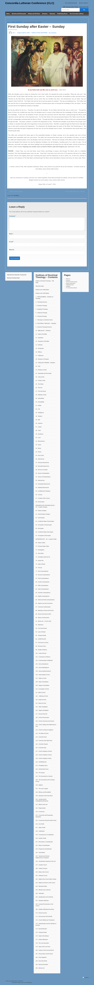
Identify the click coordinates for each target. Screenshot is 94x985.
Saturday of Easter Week (16, 191)
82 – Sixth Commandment (42, 589)
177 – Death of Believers (42, 939)
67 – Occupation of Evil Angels (43, 535)
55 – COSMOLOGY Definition (43, 491)
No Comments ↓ (53, 32)
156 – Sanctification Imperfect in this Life (46, 861)
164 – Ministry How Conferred (43, 890)
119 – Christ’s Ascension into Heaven (45, 721)
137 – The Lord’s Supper (42, 788)
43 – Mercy (38, 448)
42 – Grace (38, 444)
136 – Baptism (39, 785)
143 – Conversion (40, 811)
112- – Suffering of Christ (42, 696)
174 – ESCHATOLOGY (41, 928)
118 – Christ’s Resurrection (42, 717)
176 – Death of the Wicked (42, 936)
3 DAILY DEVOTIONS (16, 22)
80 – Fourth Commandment (42, 582)
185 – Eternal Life (40, 968)
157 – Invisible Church (41, 865)
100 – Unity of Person (41, 653)
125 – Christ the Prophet (42, 744)
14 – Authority (39, 345)
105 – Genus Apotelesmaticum (43, 671)
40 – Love (38, 437)
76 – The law (39, 567)
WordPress (29, 982)
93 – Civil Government (41, 628)
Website (11, 249)
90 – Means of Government (42, 617)
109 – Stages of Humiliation (42, 685)
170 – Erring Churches (41, 913)
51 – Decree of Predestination (43, 476)
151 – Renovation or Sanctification (44, 841)
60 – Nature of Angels (41, 510)
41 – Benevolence (40, 441)
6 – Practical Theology (41, 316)
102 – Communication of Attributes (44, 660)
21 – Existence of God (41, 369)
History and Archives (34, 13)
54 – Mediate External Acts (42, 487)
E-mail (11, 241)
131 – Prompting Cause (41, 765)
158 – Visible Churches (41, 868)
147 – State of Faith (40, 827)
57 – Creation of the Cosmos (43, 498)
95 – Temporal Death (41, 635)
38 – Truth (38, 430)
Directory (44, 13)
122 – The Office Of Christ (42, 733)
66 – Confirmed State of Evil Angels (44, 532)
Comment (12, 216)
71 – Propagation (40, 549)
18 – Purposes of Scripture (42, 359)
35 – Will (38, 419)
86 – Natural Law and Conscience (44, 603)
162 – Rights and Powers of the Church (45, 882)
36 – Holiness (39, 423)
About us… (68, 278)
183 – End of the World (41, 961)
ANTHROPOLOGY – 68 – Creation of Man (46, 539)
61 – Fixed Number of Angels (43, 514)
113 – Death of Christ (41, 699)
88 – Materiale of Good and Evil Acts (45, 610)
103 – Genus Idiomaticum (42, 664)
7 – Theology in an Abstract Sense (44, 320)
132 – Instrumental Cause (42, 769)
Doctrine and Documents (19, 13)
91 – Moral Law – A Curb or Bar (43, 621)
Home (8, 13)
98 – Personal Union (41, 646)
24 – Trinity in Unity (40, 380)
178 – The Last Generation (42, 943)
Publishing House (62, 13)
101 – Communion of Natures (43, 657)
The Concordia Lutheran (76, 13)
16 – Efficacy (39, 352)
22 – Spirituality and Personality (43, 373)
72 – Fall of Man (40, 553)
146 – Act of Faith (40, 824)
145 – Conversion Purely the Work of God (46, 820)
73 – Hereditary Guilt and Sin (43, 557)
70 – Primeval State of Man (42, 546)
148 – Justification (40, 831)
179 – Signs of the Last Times (43, 946)
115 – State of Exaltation (42, 706)
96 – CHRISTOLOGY (41, 639)
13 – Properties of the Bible (42, 341)
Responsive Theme (16, 982)
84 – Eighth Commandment (42, 596)
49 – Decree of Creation (42, 469)
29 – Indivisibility (40, 398)
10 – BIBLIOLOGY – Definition (43, 330)
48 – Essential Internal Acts (42, 466)
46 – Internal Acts (40, 459)
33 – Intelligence (40, 412)
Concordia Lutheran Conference (15, 981)
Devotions (16, 195)
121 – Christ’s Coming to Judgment (44, 730)
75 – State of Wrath (40, 564)
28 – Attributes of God (41, 394)
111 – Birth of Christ (40, 692)
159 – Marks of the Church (42, 872)
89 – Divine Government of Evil (43, 614)
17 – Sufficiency (40, 355)
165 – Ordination (40, 893)
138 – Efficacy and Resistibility (43, 792)
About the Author (40, 286)
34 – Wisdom (39, 416)
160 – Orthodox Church (41, 875)
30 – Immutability (40, 402)
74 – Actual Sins (40, 560)
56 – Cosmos (39, 494)
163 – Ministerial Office (41, 886)
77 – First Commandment (42, 571)
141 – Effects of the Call (41, 804)
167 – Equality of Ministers (42, 900)
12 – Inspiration (39, 337)
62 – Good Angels (40, 517)
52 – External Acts (40, 480)
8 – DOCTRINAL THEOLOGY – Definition (46, 323)
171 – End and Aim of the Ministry (44, 916)
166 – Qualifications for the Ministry (44, 897)
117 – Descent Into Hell (41, 714)
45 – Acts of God (40, 455)
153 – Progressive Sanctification (44, 849)
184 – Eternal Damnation (42, 964)
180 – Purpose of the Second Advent (45, 950)
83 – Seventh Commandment (43, 592)
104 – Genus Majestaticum (42, 667)
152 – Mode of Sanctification (43, 845)
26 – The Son (39, 387)
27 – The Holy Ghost (41, 391)
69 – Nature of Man (40, 542)
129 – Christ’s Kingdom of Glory (43, 758)
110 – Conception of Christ (42, 689)
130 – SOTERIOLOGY (41, 762)
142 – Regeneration (41, 808)
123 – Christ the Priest (41, 737)
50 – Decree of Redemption (42, 473)
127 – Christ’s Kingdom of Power (44, 751)
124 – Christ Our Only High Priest (44, 740)
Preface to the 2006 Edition (42, 293)
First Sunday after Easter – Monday (75, 191)
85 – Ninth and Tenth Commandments (45, 599)
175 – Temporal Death (41, 932)
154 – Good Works (40, 852)
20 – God (38, 366)
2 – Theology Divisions (41, 302)
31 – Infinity (38, 405)
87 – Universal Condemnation (43, 607)
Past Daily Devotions (71, 3)
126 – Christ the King (41, 747)
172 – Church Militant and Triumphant (45, 920)
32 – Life (38, 409)
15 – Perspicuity (40, 348)
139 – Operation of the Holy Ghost (44, 795)
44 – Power (38, 452)
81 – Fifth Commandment (42, 585)
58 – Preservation (40, 501)
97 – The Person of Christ (42, 642)
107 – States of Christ (41, 678)
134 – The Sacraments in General (44, 776)
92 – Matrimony (39, 624)
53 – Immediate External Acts (43, 484)
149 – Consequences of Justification (45, 834)
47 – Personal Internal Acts (42, 462)
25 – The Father (40, 384)
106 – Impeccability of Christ (43, 674)
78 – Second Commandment (43, 574)
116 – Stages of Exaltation (42, 710)
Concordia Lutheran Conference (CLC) (29, 3)
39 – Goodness (39, 434)
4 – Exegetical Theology (42, 309)
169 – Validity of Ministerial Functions (45, 909)
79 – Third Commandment (42, 578)
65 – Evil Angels (40, 528)
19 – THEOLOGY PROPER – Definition (45, 362)
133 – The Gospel (40, 772)
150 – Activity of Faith (41, 838)
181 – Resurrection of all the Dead (44, 953)
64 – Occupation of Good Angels (44, 525)
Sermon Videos (83, 3)
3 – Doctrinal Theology (41, 305)
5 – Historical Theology (41, 312)
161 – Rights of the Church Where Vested (46, 879)
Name (11, 233)
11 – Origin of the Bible (41, 334)
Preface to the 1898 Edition (42, 289)
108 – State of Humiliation (42, 681)
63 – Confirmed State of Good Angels (45, 521)
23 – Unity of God (40, 377)
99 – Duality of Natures (41, 649)
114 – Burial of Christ (41, 703)
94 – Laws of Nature (41, 632)
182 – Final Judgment (41, 957)
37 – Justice (39, 427)
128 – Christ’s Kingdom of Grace (44, 754)
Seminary (52, 13)
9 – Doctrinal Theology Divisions (44, 327)
